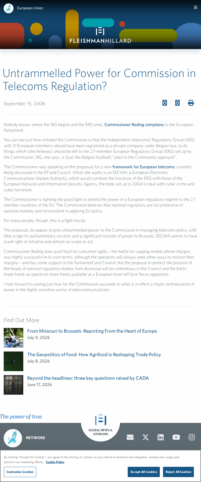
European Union (30, 8)
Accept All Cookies (143, 472)
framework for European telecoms (144, 166)
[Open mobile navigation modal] (195, 7)
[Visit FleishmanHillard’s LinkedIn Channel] (160, 437)
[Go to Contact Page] (130, 437)
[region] (100, 466)
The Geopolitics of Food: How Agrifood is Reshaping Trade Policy (94, 354)
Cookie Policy (55, 462)
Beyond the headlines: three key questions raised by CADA (88, 378)
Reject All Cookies (178, 472)
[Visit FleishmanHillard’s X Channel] (145, 437)
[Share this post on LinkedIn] (177, 102)
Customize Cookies (20, 472)
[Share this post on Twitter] (165, 102)
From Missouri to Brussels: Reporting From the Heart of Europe (92, 331)
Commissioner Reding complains (134, 124)
